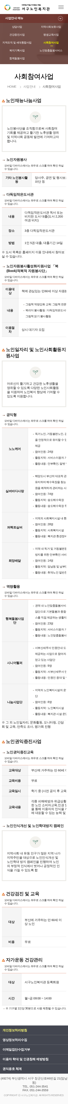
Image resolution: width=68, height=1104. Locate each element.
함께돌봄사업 (17, 58)
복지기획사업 (17, 50)
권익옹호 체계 (12, 1069)
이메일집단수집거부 (16, 1049)
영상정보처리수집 (15, 1040)
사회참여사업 (51, 42)
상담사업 (17, 26)
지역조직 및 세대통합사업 (17, 42)
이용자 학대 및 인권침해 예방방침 (25, 1059)
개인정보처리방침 (15, 1030)
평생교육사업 (51, 34)
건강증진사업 (17, 34)
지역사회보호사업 (51, 26)
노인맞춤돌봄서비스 (51, 50)
